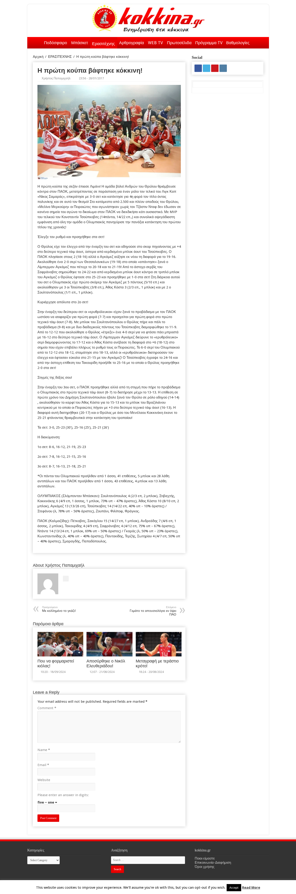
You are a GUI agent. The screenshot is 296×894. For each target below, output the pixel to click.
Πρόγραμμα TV (208, 42)
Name (43, 750)
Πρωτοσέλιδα (179, 42)
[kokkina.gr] (148, 17)
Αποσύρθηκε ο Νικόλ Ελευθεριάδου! (105, 663)
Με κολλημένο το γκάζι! (59, 609)
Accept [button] (233, 887)
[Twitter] (206, 68)
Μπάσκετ (79, 42)
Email (43, 765)
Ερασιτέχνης (103, 43)
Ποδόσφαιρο (55, 42)
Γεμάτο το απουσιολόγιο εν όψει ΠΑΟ (153, 611)
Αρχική (36, 42)
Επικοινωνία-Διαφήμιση (213, 862)
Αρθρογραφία (131, 42)
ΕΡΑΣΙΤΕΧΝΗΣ (60, 57)
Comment (46, 708)
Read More (251, 887)
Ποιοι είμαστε (205, 858)
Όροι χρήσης (204, 867)
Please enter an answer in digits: (63, 795)
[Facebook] (198, 68)
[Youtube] (215, 68)
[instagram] (223, 68)
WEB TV (155, 42)
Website (43, 780)
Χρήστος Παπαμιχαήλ (56, 78)
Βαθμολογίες (238, 42)
